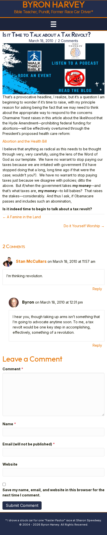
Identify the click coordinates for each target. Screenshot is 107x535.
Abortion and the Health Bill (24, 141)
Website (9, 464)
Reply (97, 289)
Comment (12, 369)
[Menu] (53, 24)
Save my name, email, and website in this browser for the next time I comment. (53, 492)
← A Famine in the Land (21, 217)
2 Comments (68, 41)
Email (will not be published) (28, 444)
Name (9, 424)
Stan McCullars (31, 261)
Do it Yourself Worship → (84, 226)
